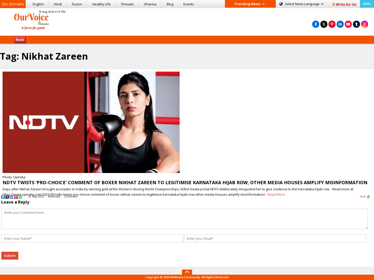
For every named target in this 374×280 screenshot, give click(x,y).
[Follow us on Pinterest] (332, 24)
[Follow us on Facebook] (315, 24)
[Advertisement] (187, 21)
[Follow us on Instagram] (364, 24)
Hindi (58, 4)
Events (188, 4)
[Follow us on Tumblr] (356, 24)
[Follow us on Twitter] (323, 24)
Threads (127, 4)
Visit (363, 196)
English (38, 4)
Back (20, 39)
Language (302, 4)
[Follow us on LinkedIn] (340, 24)
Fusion (77, 4)
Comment (71, 196)
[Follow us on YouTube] (348, 24)
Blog (170, 4)
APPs (367, 4)
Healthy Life (101, 4)
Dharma (150, 4)
